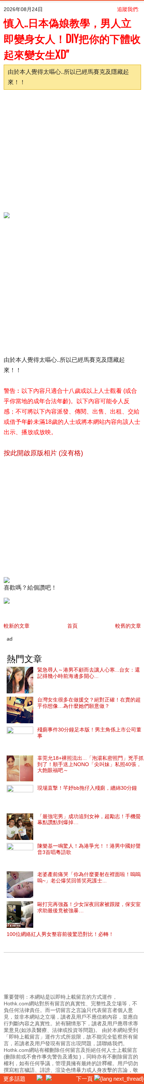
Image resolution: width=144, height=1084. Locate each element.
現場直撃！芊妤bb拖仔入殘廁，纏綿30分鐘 (87, 788)
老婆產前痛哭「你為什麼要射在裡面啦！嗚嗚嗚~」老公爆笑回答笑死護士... (89, 877)
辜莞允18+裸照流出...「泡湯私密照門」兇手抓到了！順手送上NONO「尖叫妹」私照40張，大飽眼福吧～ (90, 764)
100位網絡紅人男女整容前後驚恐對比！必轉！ (60, 934)
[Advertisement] (69, 148)
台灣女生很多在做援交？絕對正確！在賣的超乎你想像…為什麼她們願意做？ (89, 703)
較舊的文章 (128, 626)
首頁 (72, 626)
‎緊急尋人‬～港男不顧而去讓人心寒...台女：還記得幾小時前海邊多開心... (88, 673)
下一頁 (85, 1079)
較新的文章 (17, 626)
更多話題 (13, 1079)
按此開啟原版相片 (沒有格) (43, 453)
